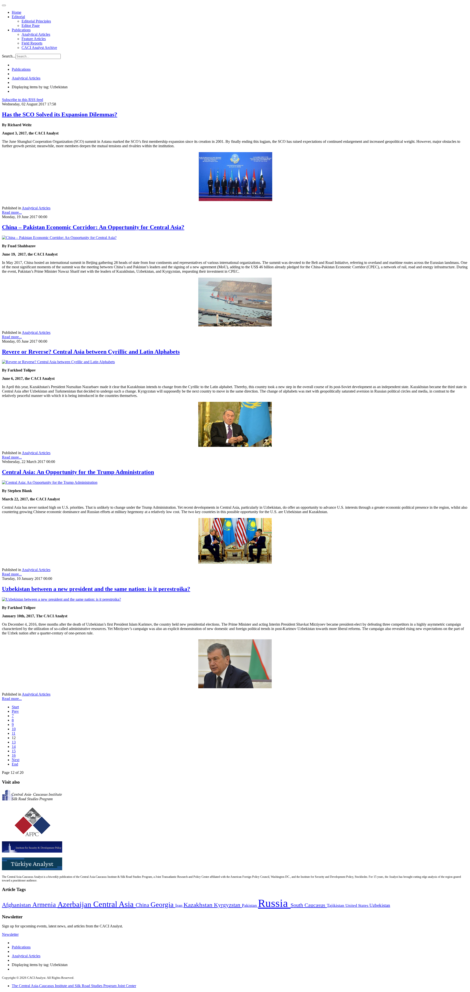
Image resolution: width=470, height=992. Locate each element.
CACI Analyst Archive (39, 47)
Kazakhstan (199, 905)
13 (14, 742)
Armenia (45, 904)
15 (14, 751)
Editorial (18, 17)
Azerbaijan (75, 904)
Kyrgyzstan (228, 905)
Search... (8, 56)
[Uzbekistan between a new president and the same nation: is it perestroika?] (61, 599)
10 (14, 729)
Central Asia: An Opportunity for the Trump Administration (78, 472)
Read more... (12, 212)
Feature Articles (34, 39)
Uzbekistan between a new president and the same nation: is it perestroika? (96, 589)
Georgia (163, 904)
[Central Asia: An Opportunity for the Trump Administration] (49, 482)
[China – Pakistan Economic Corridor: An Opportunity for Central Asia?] (59, 238)
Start (15, 707)
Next (15, 760)
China (143, 905)
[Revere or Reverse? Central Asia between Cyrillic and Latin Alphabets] (58, 362)
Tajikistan (336, 905)
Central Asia (114, 904)
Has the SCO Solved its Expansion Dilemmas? (59, 114)
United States (357, 905)
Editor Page (31, 25)
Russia (274, 903)
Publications (21, 30)
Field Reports (32, 43)
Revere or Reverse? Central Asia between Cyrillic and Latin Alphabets (91, 352)
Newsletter (10, 934)
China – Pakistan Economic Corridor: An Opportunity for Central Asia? (93, 227)
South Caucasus (309, 905)
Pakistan (250, 905)
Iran (179, 905)
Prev (15, 711)
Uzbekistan (379, 905)
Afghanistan (17, 905)
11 (13, 733)
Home (16, 12)
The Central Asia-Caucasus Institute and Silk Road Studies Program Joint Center (74, 986)
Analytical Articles (36, 34)
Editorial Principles (36, 21)
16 (14, 755)
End (15, 764)
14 (14, 746)
